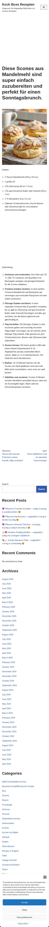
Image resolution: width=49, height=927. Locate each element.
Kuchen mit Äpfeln (10, 832)
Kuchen (5, 828)
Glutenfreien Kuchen (11, 818)
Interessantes (8, 823)
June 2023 (6, 754)
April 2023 (6, 764)
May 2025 (6, 648)
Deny (24, 910)
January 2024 (8, 722)
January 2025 (8, 667)
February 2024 (8, 718)
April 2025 (6, 653)
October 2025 (8, 625)
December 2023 (9, 727)
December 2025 (9, 616)
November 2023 (9, 731)
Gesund (5, 814)
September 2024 (9, 685)
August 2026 (7, 579)
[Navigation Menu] (44, 7)
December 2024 (9, 671)
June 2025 (6, 644)
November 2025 (9, 621)
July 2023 (6, 750)
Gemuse (6, 809)
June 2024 (6, 699)
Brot (4, 791)
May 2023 (6, 759)
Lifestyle (5, 837)
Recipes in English (10, 851)
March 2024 (7, 713)
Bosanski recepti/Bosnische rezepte (18, 786)
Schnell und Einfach (11, 865)
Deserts (5, 795)
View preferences (24, 917)
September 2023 (9, 741)
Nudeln (5, 841)
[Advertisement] (24, 39)
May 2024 (6, 704)
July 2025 (6, 639)
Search (5, 484)
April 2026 (6, 597)
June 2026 (6, 588)
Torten (4, 869)
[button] (45, 877)
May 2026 (6, 593)
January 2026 (8, 611)
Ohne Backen (8, 846)
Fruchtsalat (7, 805)
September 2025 (9, 630)
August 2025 (7, 634)
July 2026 (6, 584)
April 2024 (6, 708)
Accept (24, 902)
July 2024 (6, 694)
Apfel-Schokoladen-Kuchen (14, 781)
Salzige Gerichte (9, 860)
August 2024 (7, 690)
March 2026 (7, 602)
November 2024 (9, 676)
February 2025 (8, 662)
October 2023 (8, 736)
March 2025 (7, 657)
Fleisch (5, 800)
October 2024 (8, 681)
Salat (4, 855)
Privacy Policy (23, 923)
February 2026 (8, 607)
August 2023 (7, 745)
